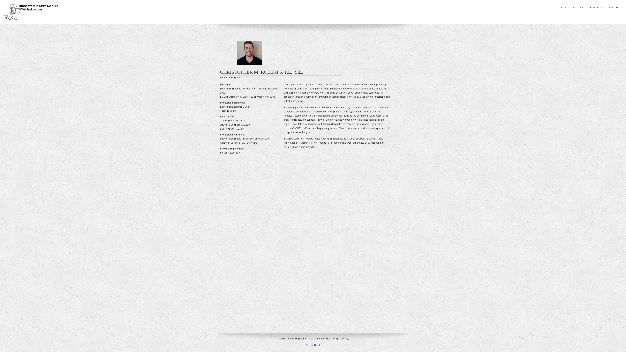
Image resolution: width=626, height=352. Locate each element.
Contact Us (613, 7)
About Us (576, 7)
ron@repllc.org (341, 338)
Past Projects (595, 7)
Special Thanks (313, 345)
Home (563, 7)
